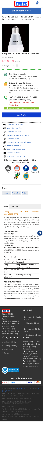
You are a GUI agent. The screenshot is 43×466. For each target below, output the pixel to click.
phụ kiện (17, 193)
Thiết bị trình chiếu (22, 404)
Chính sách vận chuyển (14, 124)
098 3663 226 (31, 361)
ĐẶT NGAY (21, 115)
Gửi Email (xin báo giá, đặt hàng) (17, 135)
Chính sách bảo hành (13, 132)
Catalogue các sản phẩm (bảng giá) (18, 142)
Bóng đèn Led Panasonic (13, 18)
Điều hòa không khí (8, 404)
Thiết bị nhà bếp (7, 396)
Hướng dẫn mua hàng (14, 128)
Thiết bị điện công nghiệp (10, 399)
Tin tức (6, 353)
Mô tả (5, 206)
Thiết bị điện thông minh (10, 401)
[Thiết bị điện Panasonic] (21, 3)
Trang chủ (4, 18)
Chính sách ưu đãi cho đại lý (32, 330)
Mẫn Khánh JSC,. (21, 388)
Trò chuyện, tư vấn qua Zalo (16, 156)
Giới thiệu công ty (10, 346)
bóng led (7, 193)
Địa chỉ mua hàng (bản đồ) (15, 149)
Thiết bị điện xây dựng (9, 393)
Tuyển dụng (8, 349)
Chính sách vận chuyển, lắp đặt (32, 318)
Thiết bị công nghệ (8, 406)
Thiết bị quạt (35, 393)
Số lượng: (5, 66)
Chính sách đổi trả (12, 139)
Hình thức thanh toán (13, 146)
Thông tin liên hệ (10, 342)
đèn (25, 193)
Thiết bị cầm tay (24, 401)
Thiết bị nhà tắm (19, 396)
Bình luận (14, 206)
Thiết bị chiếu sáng (26, 399)
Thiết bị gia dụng (23, 393)
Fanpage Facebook (13, 153)
